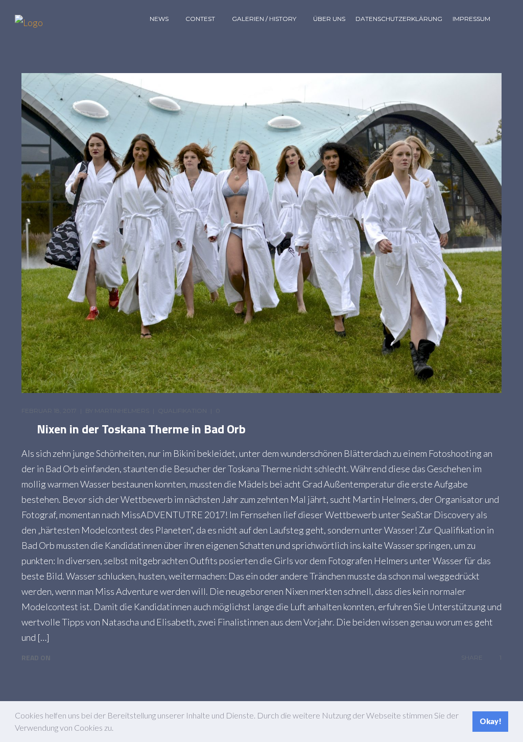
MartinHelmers (121, 410)
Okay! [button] (491, 721)
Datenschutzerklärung (398, 18)
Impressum (471, 18)
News (159, 18)
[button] (116, 729)
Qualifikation (182, 410)
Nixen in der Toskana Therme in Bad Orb (141, 429)
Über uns (329, 18)
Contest (200, 18)
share (472, 657)
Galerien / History (264, 18)
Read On (36, 657)
